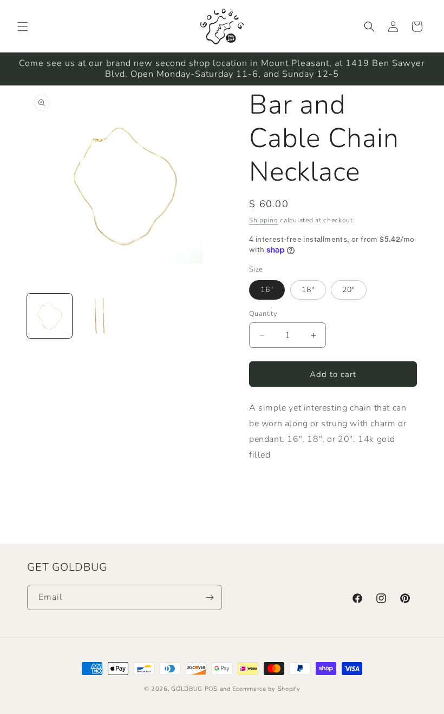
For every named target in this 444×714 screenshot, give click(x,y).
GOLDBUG (187, 689)
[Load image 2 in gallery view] (99, 316)
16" (266, 290)
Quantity (263, 314)
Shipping (263, 220)
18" (308, 290)
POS (211, 689)
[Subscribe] (209, 597)
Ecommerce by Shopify (266, 689)
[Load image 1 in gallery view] (49, 316)
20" (348, 290)
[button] (23, 26)
